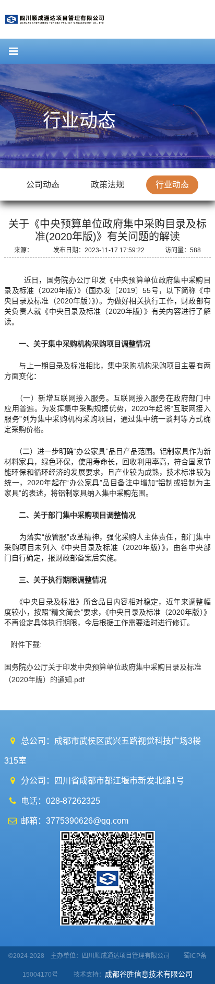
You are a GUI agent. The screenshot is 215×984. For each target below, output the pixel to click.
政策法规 (107, 184)
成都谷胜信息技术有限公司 (150, 974)
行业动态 (172, 184)
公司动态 (42, 184)
